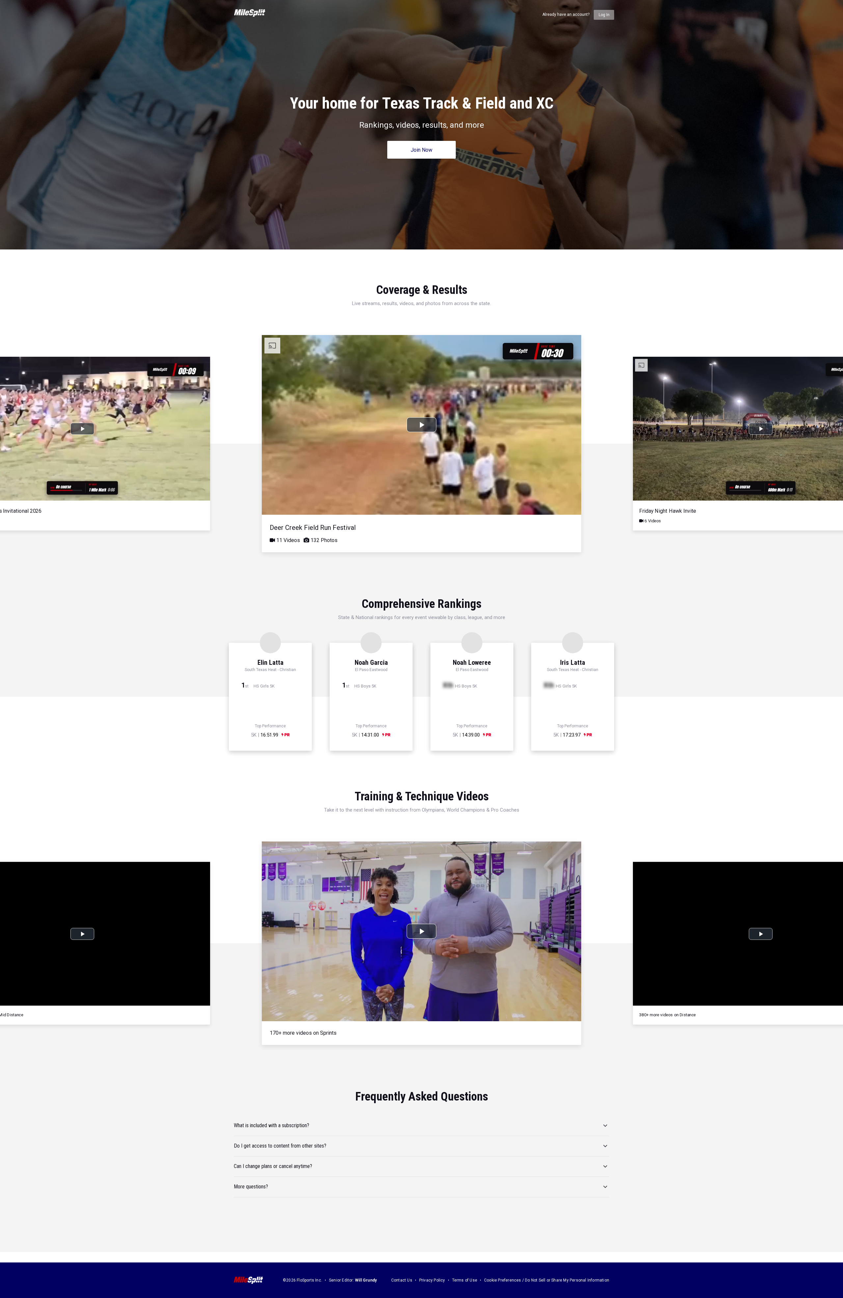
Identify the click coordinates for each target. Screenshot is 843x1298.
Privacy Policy (432, 1280)
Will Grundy (366, 1280)
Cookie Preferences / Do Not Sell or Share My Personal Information (546, 1280)
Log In (604, 15)
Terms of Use (464, 1280)
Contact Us (401, 1280)
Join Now (421, 150)
